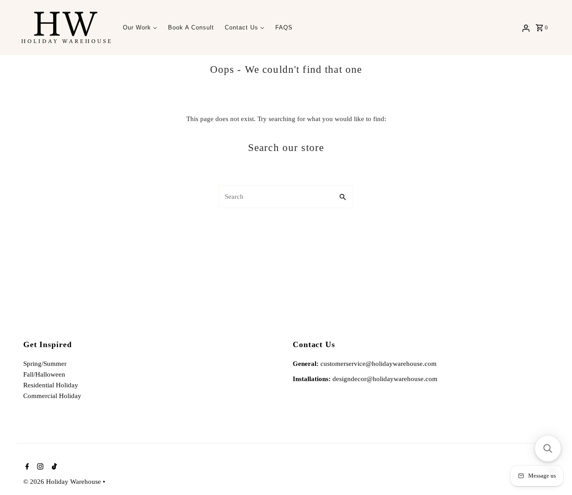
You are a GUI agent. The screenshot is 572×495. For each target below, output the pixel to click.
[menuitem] (140, 27)
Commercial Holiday (52, 395)
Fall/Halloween (44, 374)
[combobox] (275, 196)
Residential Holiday (50, 385)
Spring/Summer (45, 363)
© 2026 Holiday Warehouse (63, 481)
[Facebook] (26, 467)
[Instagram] (39, 467)
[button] (548, 448)
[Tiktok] (53, 467)
